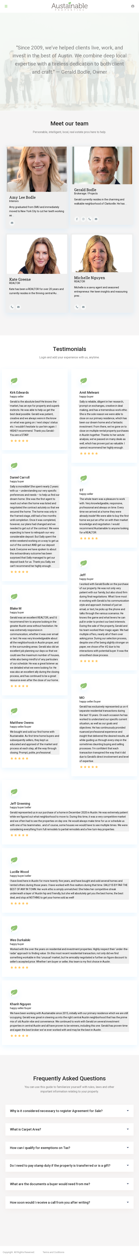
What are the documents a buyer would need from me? (50, 1184)
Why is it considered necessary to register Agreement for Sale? (56, 1111)
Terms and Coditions (53, 1252)
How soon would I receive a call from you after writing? (50, 1202)
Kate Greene (20, 279)
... (13, 215)
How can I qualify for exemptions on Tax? (40, 1148)
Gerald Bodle (85, 189)
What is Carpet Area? (25, 1129)
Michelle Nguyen (89, 277)
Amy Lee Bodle (22, 197)
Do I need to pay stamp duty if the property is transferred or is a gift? (60, 1165)
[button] (69, 1111)
